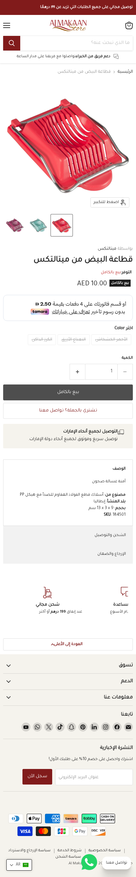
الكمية (127, 358)
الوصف (119, 469)
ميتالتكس (107, 249)
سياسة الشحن (68, 857)
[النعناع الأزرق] (74, 347)
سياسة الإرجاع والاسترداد (29, 851)
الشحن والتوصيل (110, 535)
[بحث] (11, 43)
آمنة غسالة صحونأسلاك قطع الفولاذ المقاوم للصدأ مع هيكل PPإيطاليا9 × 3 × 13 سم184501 (73, 498)
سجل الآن (37, 776)
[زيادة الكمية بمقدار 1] (77, 372)
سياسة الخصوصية (105, 851)
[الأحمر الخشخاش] (112, 347)
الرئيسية (125, 72)
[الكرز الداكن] (43, 347)
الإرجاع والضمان (111, 554)
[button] (61, 225)
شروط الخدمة (70, 851)
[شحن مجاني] (47, 601)
